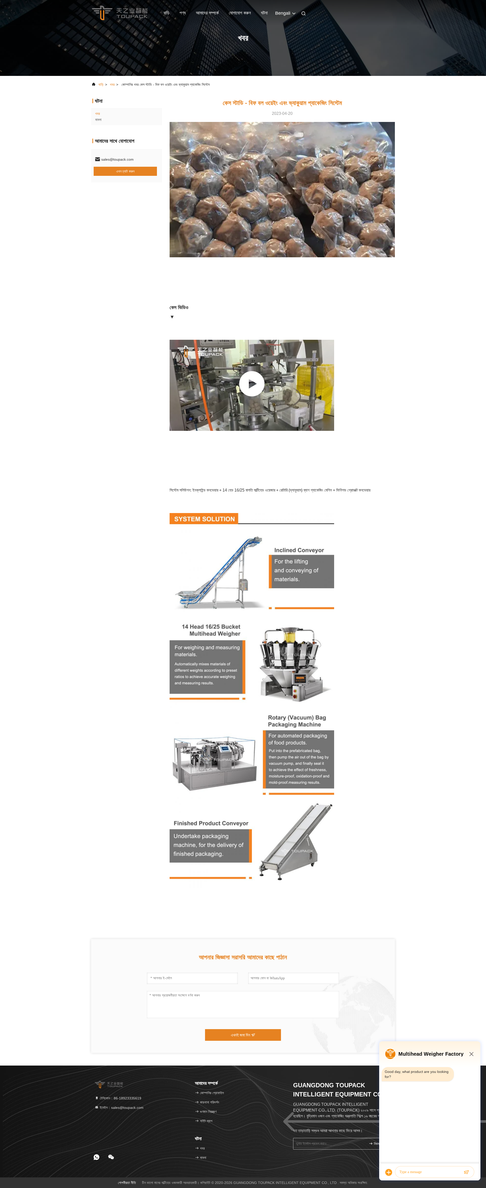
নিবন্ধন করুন (381, 1144)
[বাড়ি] (119, 13)
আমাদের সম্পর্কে (207, 12)
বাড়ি (166, 12)
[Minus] (471, 1054)
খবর (112, 84)
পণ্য (182, 12)
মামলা (98, 120)
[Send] (466, 1172)
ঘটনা (264, 12)
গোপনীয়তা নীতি (127, 1183)
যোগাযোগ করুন (240, 12)
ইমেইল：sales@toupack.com (121, 1108)
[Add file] (388, 1172)
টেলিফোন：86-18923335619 (120, 1098)
